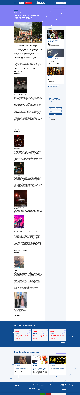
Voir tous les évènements (52, 86)
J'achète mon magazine (61, 2)
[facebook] (65, 385)
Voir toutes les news (60, 352)
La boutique (50, 384)
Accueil (15, 8)
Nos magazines (39, 384)
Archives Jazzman (41, 389)
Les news (18, 8)
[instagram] (61, 385)
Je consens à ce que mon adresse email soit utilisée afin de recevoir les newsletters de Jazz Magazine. (55, 118)
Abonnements (28, 2)
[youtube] (63, 385)
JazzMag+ (22, 2)
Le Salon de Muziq (30, 387)
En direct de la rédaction (32, 384)
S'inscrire (55, 114)
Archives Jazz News (41, 388)
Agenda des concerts (31, 388)
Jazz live (21, 8)
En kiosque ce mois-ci (41, 385)
